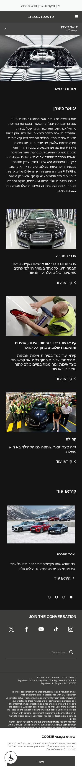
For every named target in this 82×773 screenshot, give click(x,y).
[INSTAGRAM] (70, 629)
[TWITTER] (11, 629)
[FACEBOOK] (26, 629)
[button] (11, 757)
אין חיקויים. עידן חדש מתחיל (40, 6)
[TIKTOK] (56, 629)
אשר (41, 761)
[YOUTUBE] (41, 629)
